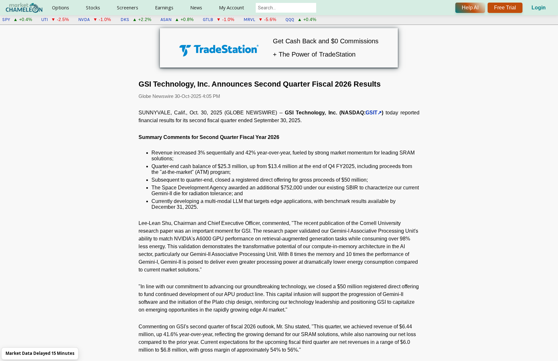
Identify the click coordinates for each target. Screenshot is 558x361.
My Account (231, 8)
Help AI (470, 7)
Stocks (93, 8)
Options (60, 8)
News (196, 8)
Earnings (164, 8)
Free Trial (505, 7)
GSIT (371, 112)
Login (539, 7)
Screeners (127, 8)
